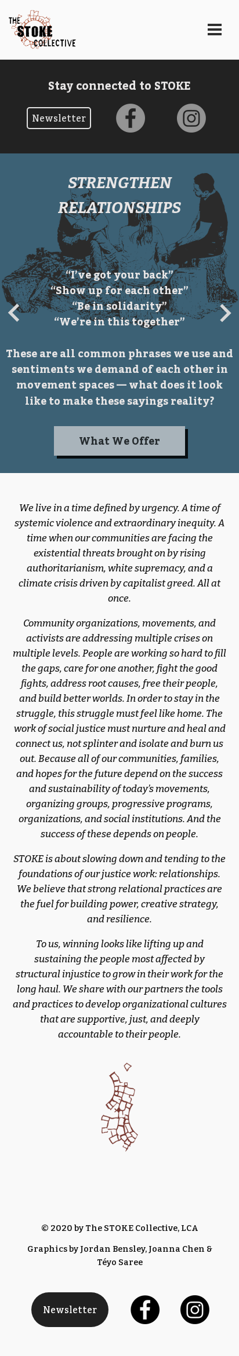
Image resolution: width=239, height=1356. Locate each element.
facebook (130, 100)
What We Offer (119, 441)
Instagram (191, 100)
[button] (14, 313)
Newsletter (70, 1309)
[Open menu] (215, 29)
